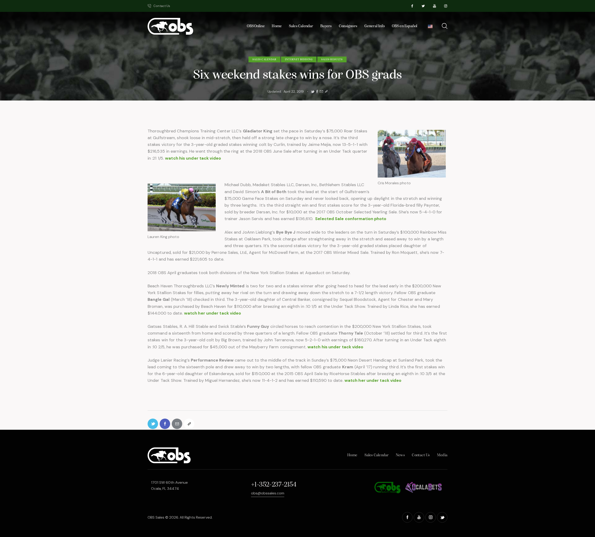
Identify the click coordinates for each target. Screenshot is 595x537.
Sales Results (332, 59)
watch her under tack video (212, 313)
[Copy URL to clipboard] (326, 91)
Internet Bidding (299, 59)
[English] (430, 27)
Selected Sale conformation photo (350, 219)
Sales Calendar (264, 59)
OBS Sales (156, 517)
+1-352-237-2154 (273, 484)
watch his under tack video (193, 158)
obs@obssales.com (267, 493)
